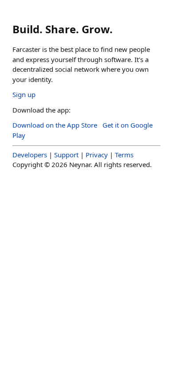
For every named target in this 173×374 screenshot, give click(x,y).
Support (66, 154)
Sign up (23, 94)
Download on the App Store (54, 125)
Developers (29, 154)
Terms (124, 154)
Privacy (97, 154)
